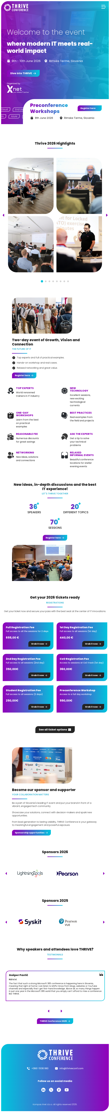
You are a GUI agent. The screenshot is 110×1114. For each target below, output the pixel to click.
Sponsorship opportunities (29, 832)
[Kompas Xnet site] (18, 89)
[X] (51, 1090)
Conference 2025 (53, 1021)
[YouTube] (66, 1090)
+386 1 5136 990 (40, 1068)
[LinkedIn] (43, 1090)
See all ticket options (53, 729)
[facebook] (59, 1090)
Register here (88, 108)
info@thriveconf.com (71, 1068)
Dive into (21, 73)
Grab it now (37, 643)
